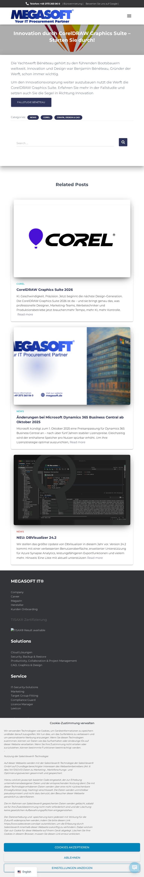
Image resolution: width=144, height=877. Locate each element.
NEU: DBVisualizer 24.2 (36, 538)
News (33, 117)
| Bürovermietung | (72, 3)
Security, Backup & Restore (28, 656)
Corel (46, 117)
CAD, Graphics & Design (26, 665)
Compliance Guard (23, 700)
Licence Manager (22, 704)
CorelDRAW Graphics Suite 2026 (44, 290)
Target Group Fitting (24, 695)
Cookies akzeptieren (72, 847)
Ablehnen (72, 857)
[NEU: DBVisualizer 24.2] (72, 489)
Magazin (16, 600)
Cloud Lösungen (21, 652)
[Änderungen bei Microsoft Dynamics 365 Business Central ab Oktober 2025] (72, 365)
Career (15, 596)
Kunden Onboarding (24, 609)
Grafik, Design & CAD (68, 117)
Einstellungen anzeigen (72, 868)
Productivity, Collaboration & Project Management (44, 660)
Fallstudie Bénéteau (31, 102)
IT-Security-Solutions (24, 687)
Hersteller (17, 605)
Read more (25, 314)
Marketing (17, 691)
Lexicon (16, 708)
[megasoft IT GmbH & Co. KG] (43, 16)
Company (17, 592)
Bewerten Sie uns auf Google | (102, 3)
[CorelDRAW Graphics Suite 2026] (72, 238)
